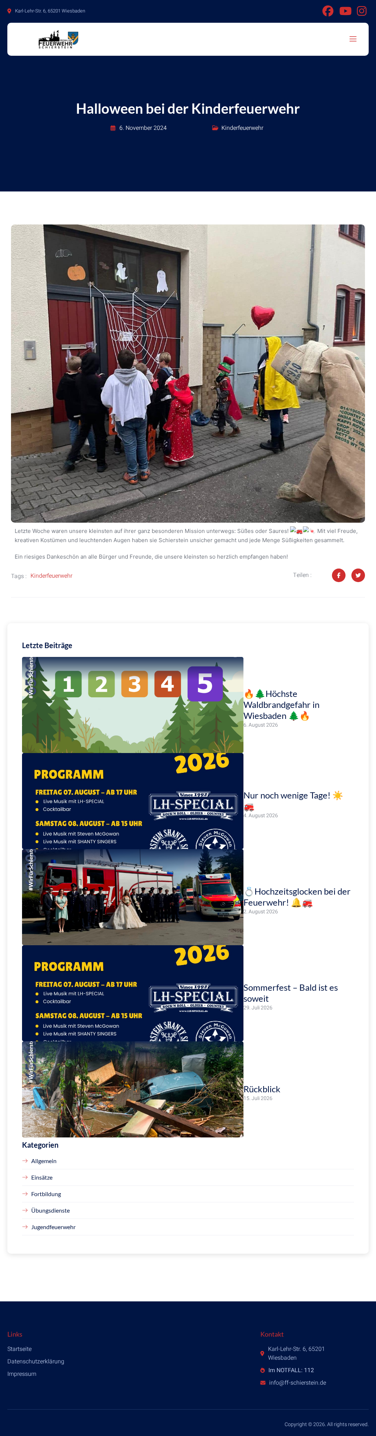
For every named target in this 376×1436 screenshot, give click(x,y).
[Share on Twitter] (358, 575)
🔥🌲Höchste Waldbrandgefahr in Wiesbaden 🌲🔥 (281, 704)
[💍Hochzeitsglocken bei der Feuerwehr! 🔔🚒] (132, 897)
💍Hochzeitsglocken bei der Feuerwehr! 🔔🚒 (297, 896)
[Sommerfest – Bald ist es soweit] (132, 993)
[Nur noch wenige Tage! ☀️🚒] (132, 801)
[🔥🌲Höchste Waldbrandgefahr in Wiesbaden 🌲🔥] (132, 705)
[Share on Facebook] (339, 575)
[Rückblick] (132, 1089)
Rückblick (262, 1089)
